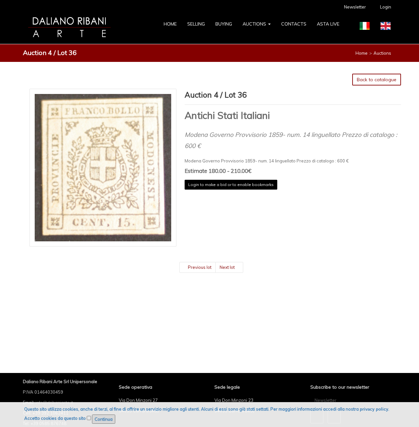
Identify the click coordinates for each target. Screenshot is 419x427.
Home (170, 24)
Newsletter (354, 6)
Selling (196, 24)
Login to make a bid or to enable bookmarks (231, 184)
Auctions (255, 24)
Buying (223, 24)
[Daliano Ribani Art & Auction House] (69, 27)
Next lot (228, 267)
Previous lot (199, 267)
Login (385, 6)
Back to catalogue (376, 80)
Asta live (328, 24)
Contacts (293, 24)
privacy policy (374, 409)
